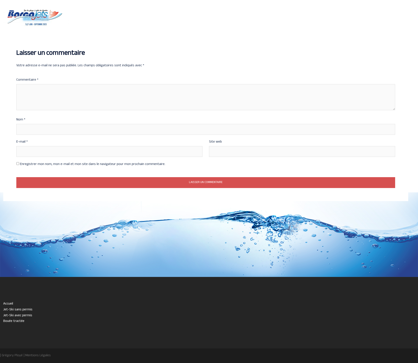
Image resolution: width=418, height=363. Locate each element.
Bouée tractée (369, 19)
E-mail (22, 142)
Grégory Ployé (12, 355)
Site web (215, 142)
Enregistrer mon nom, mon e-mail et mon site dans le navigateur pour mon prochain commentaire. (92, 164)
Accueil (281, 19)
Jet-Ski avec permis (339, 19)
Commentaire (27, 80)
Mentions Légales (38, 355)
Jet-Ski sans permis (306, 19)
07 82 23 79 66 (34, 29)
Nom (20, 120)
